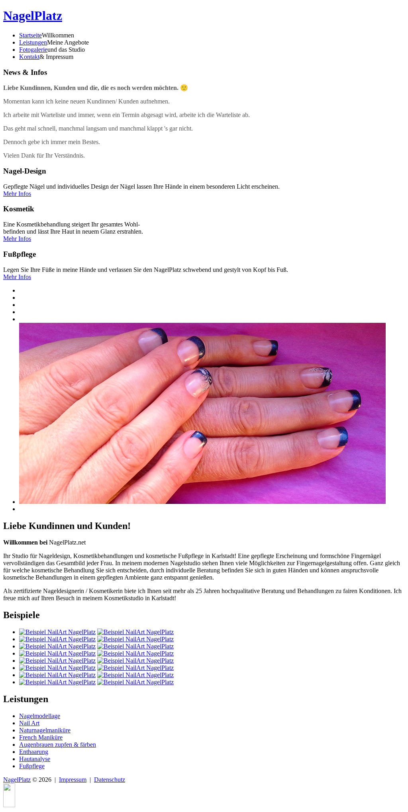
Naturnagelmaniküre (45, 730)
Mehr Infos (17, 193)
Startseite (30, 35)
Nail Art (29, 723)
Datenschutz (109, 779)
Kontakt (29, 56)
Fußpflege (32, 766)
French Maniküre (41, 737)
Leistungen (33, 42)
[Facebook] (9, 805)
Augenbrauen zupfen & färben (57, 744)
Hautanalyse (34, 758)
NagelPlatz (32, 15)
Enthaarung (33, 751)
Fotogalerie (33, 49)
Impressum (72, 779)
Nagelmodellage (39, 715)
